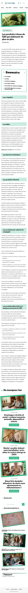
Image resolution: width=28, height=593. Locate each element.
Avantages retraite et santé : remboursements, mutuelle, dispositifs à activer (14, 418)
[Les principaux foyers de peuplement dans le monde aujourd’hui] (13, 519)
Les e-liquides (8, 76)
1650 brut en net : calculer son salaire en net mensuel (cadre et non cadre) (12, 550)
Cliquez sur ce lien (6, 149)
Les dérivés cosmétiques (10, 81)
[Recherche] (20, 3)
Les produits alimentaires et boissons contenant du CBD (12, 88)
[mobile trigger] (2, 3)
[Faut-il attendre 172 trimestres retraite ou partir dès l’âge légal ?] (13, 559)
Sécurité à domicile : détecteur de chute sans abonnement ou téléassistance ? (14, 484)
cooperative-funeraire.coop (8, 576)
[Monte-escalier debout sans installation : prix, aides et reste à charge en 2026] (14, 436)
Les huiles (7, 78)
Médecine (8, 30)
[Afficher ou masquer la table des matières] (22, 73)
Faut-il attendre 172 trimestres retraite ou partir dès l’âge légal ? (13, 569)
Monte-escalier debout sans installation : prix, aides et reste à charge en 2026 (14, 451)
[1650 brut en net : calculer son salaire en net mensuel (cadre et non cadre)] (14, 540)
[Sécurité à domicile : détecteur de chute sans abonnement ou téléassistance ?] (13, 469)
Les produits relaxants (10, 83)
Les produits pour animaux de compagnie (13, 86)
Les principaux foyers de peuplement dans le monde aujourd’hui (13, 530)
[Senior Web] (10, 3)
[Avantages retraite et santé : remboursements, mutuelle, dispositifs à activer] (13, 402)
